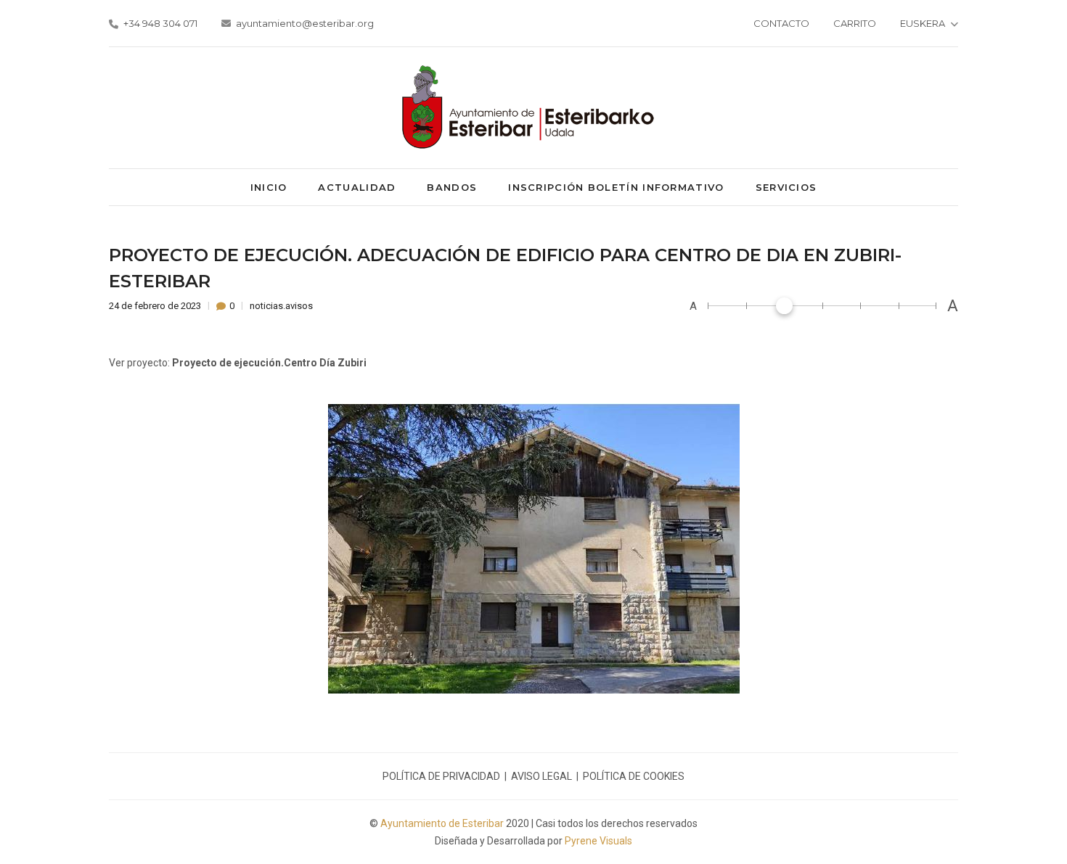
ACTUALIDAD (357, 187)
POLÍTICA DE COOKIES (633, 776)
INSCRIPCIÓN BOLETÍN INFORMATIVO (616, 187)
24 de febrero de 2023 (156, 305)
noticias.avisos (281, 305)
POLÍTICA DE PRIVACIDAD (441, 776)
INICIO (268, 187)
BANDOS (452, 187)
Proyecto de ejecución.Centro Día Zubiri (269, 363)
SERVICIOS (786, 187)
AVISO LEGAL (541, 776)
